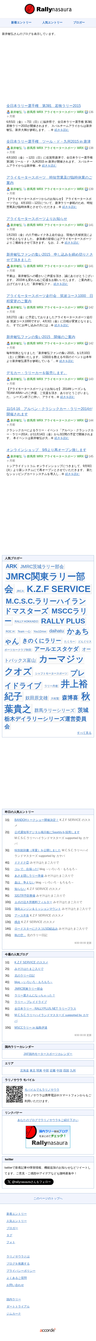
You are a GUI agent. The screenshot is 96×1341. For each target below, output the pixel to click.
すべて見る (84, 732)
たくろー (69, 641)
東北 (32, 1070)
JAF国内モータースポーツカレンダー (47, 1054)
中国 (59, 1070)
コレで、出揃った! (27, 869)
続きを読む (61, 130)
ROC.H (10, 631)
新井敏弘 (16, 112)
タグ (9, 1235)
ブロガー (79, 22)
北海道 (24, 1070)
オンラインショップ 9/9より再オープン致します (46, 450)
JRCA (20, 591)
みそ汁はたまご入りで (29, 969)
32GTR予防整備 (25, 895)
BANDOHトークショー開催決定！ (37, 820)
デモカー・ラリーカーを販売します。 (36, 373)
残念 (17, 922)
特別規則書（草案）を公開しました (38, 850)
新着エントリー (21, 22)
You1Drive (39, 631)
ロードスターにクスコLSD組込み (36, 928)
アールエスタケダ (56, 649)
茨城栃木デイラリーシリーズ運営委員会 (46, 718)
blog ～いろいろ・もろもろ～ (34, 982)
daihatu (56, 630)
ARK (11, 566)
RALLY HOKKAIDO (26, 621)
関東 (39, 1070)
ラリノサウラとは (18, 1256)
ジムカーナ (13, 1313)
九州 (73, 1070)
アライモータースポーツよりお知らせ (36, 219)
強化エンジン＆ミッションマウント (38, 908)
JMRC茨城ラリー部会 (42, 566)
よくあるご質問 (16, 1278)
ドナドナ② (22, 862)
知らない (20, 889)
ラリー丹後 (51, 686)
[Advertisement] (48, 69)
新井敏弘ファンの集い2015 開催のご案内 (40, 337)
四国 (66, 1070)
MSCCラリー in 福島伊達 (31, 1027)
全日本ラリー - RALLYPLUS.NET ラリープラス (45, 1008)
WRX (40, 112)
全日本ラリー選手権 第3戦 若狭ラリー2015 (43, 106)
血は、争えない (25, 882)
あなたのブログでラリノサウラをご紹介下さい (47, 1120)
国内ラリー (13, 1299)
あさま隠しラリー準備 (29, 875)
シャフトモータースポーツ (51, 673)
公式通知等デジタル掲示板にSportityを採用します (47, 832)
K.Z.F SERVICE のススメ (31, 962)
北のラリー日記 (25, 975)
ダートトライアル (18, 1306)
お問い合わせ (15, 1285)
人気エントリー (52, 22)
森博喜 (70, 698)
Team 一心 (24, 631)
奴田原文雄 (36, 697)
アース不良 (22, 915)
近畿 (53, 1070)
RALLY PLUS (63, 621)
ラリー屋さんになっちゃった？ (35, 995)
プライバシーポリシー (20, 1270)
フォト (10, 1242)
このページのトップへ (48, 1198)
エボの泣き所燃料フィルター (33, 902)
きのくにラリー (41, 641)
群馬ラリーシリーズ (54, 710)
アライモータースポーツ (60, 112)
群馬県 (31, 112)
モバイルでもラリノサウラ (42, 1089)
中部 (46, 1070)
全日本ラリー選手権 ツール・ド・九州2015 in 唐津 (48, 141)
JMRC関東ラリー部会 (29, 988)
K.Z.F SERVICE (59, 589)
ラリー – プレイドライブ (31, 1002)
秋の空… (20, 935)
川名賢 (55, 698)
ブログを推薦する (18, 1263)
